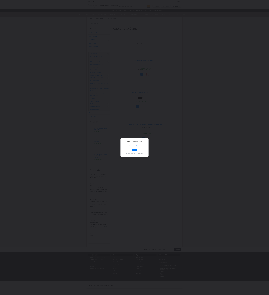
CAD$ (131, 146)
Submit (134, 150)
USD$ (138, 146)
